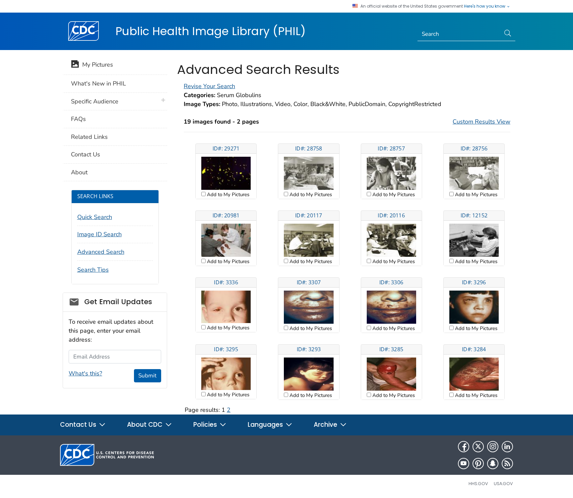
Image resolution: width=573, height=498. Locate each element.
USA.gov (503, 483)
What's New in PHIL (98, 83)
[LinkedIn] (507, 446)
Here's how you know (485, 6)
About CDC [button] (145, 424)
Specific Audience (94, 101)
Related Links (89, 137)
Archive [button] (326, 424)
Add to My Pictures (227, 194)
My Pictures (96, 65)
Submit (147, 375)
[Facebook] (463, 446)
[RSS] (507, 463)
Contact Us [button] (79, 424)
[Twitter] (478, 446)
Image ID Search (99, 234)
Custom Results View (481, 122)
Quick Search (94, 217)
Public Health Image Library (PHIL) (210, 31)
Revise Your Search (209, 86)
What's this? (85, 373)
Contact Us (85, 154)
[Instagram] (492, 446)
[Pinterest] (478, 463)
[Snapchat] (492, 463)
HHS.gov (478, 483)
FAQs (78, 119)
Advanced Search (100, 252)
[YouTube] (463, 463)
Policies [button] (206, 424)
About (79, 172)
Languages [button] (266, 424)
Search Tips (93, 270)
